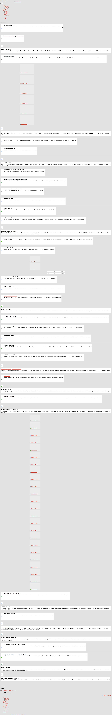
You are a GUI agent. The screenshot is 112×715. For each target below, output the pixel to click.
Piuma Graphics (14, 713)
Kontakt (4, 19)
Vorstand (6, 12)
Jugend (4, 10)
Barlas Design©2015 (22, 713)
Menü (2, 3)
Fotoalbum (7, 7)
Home (4, 5)
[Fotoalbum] (27, 69)
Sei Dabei (7, 6)
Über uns (4, 14)
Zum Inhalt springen (4, 0)
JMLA (6, 13)
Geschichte (7, 15)
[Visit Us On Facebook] (107, 695)
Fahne (6, 17)
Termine (4, 9)
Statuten (6, 18)
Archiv (6, 8)
